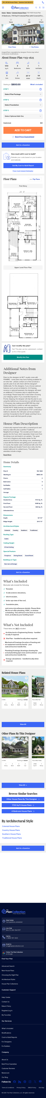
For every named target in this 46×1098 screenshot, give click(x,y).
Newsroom (5, 1073)
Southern (24, 530)
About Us (5, 1059)
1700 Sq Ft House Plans (22, 805)
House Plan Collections (10, 984)
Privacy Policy (21, 1087)
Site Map (41, 1087)
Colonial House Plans (19, 13)
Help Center (6, 997)
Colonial (7, 530)
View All (22, 785)
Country (15, 530)
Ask (29, 22)
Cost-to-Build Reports (9, 1037)
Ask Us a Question (23, 145)
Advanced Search (8, 966)
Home (4, 13)
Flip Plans (36, 179)
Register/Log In (7, 1010)
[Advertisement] (23, 878)
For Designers (7, 1042)
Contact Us (5, 1002)
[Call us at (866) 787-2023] (43, 2)
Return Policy (6, 1006)
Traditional (33, 530)
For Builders (6, 1046)
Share (41, 22)
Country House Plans (11, 830)
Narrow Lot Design (10, 564)
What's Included (7, 1028)
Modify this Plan (23, 357)
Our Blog (5, 1077)
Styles (9, 13)
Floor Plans (12, 47)
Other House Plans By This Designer (22, 799)
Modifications (6, 1033)
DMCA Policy (32, 1087)
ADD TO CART (23, 130)
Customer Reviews (8, 1068)
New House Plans (8, 970)
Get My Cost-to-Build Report (23, 165)
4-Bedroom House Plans (22, 811)
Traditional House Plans (12, 838)
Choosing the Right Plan (10, 975)
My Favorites (6, 1015)
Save (11, 22)
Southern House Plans (11, 834)
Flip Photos (35, 47)
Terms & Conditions (8, 1087)
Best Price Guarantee (9, 1064)
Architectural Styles (8, 979)
